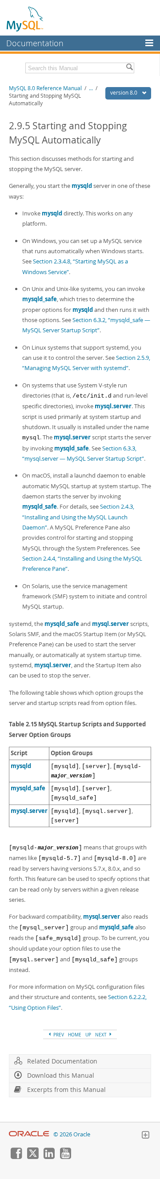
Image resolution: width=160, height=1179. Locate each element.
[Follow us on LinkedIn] (49, 1156)
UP (88, 1035)
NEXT (101, 1035)
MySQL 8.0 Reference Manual (45, 88)
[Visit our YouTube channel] (65, 1156)
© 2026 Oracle (71, 1134)
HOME (74, 1035)
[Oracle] (29, 1134)
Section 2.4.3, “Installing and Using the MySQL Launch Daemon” (78, 516)
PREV (58, 1035)
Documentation (35, 43)
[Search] (129, 68)
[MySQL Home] (25, 18)
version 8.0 (124, 92)
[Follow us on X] (32, 1156)
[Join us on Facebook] (16, 1156)
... (91, 88)
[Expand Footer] (145, 1135)
